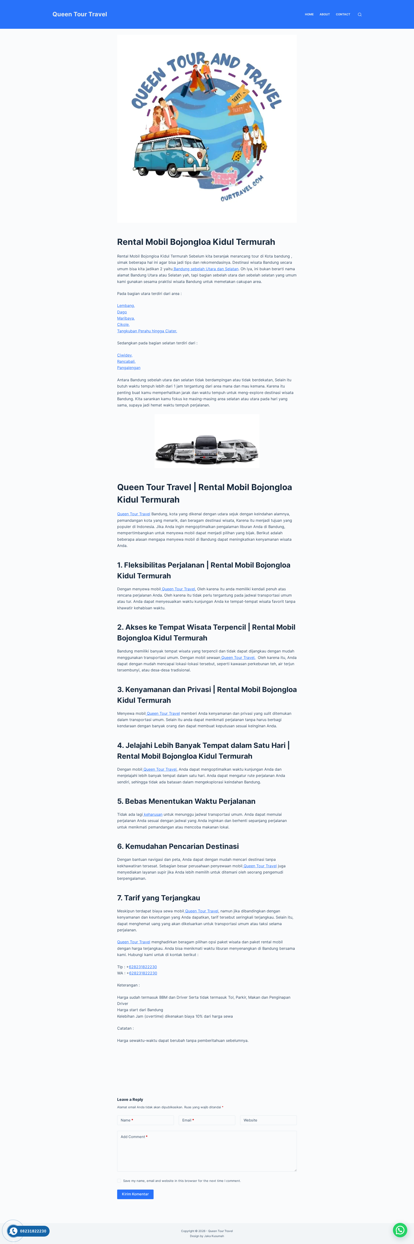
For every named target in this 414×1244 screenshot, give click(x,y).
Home (309, 14)
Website (250, 1120)
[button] (400, 1230)
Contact (343, 14)
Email (188, 1120)
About (325, 14)
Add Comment (134, 1136)
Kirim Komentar (135, 1194)
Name (127, 1120)
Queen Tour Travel (79, 14)
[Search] (360, 14)
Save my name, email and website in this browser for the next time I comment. (182, 1181)
